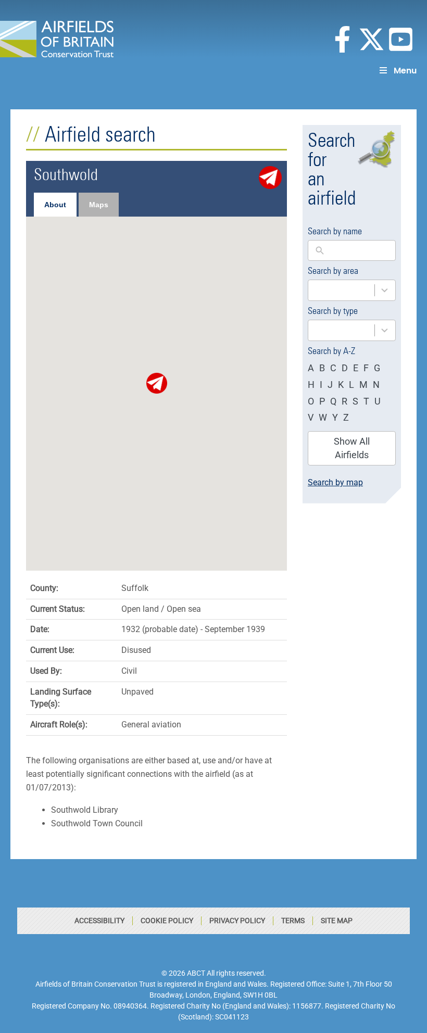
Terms (293, 920)
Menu (405, 71)
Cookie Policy (167, 920)
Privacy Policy (237, 920)
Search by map (335, 482)
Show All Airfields (352, 448)
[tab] (55, 205)
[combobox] (352, 290)
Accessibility (99, 920)
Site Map (337, 920)
